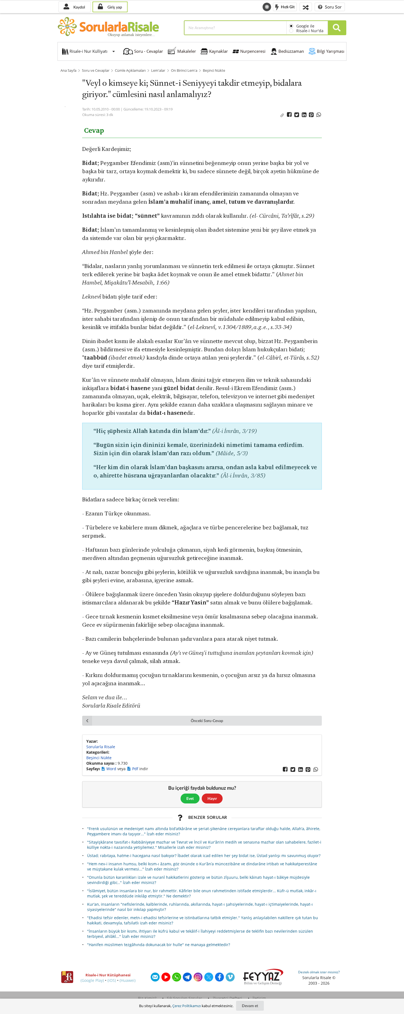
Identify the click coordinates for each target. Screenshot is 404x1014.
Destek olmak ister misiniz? (319, 972)
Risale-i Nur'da (309, 30)
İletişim (259, 998)
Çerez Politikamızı (186, 1005)
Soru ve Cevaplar (95, 70)
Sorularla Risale (100, 746)
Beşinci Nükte (214, 70)
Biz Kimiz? (147, 998)
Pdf (135, 768)
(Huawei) (127, 980)
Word (111, 768)
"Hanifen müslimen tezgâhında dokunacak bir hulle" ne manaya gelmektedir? (158, 944)
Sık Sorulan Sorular (184, 998)
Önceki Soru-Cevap (207, 720)
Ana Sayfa (68, 70)
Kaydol (78, 7)
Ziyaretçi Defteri (227, 998)
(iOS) (111, 980)
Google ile (305, 26)
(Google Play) (92, 980)
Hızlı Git (287, 6)
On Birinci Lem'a (184, 70)
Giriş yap (114, 7)
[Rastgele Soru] (306, 6)
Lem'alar (158, 70)
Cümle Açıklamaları (130, 70)
